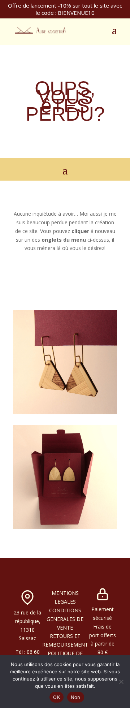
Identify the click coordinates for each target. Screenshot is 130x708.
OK (56, 697)
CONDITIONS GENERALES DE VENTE (65, 619)
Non (76, 697)
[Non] (121, 681)
